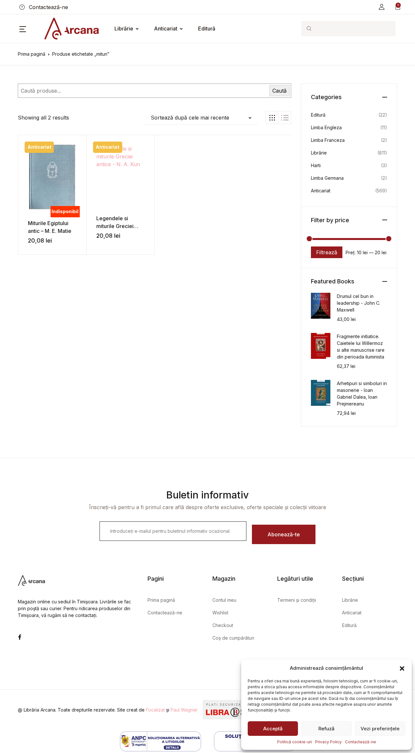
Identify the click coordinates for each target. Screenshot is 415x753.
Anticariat (165, 28)
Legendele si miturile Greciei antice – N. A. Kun (117, 226)
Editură (206, 28)
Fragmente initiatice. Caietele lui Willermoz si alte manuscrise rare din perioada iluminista (361, 346)
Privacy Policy (328, 741)
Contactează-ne (360, 741)
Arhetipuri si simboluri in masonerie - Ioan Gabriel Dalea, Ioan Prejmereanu (362, 393)
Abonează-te (283, 534)
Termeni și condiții (296, 600)
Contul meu (224, 600)
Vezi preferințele (380, 728)
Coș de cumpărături (233, 638)
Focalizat (155, 710)
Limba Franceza (328, 140)
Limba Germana (327, 178)
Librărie (123, 28)
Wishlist (220, 612)
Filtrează (326, 252)
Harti (316, 165)
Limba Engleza (326, 127)
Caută (279, 90)
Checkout (222, 625)
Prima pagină (31, 54)
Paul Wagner (184, 710)
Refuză (326, 728)
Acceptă (273, 728)
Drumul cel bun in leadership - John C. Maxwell (358, 303)
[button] (402, 668)
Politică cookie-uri (294, 741)
